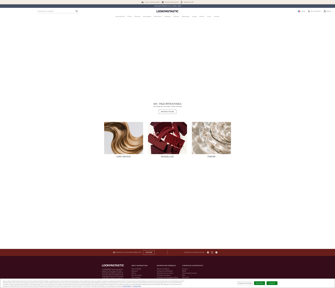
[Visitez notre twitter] (212, 252)
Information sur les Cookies (165, 273)
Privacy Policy (127, 286)
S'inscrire (148, 252)
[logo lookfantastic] (167, 11)
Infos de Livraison (136, 275)
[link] (314, 11)
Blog (183, 275)
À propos (185, 269)
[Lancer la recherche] (77, 11)
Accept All (272, 283)
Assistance (134, 271)
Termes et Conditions (163, 269)
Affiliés (184, 271)
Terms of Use (137, 286)
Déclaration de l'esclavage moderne (167, 277)
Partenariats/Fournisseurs (189, 273)
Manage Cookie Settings (245, 283)
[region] (167, 283)
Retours (133, 273)
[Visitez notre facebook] (208, 252)
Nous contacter (136, 277)
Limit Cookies (259, 283)
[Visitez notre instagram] (216, 252)
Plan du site (185, 277)
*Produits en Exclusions (164, 275)
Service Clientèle (136, 269)
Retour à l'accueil (167, 111)
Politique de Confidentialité (165, 271)
